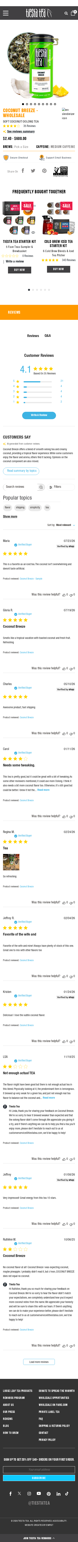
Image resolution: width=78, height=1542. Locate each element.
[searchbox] (20, 487)
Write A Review (39, 415)
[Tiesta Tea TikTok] (66, 1494)
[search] (66, 14)
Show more (10, 517)
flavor (7, 507)
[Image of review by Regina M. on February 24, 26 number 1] (11, 862)
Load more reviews (39, 1362)
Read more (43, 790)
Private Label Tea (49, 1412)
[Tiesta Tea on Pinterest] (49, 1494)
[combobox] (61, 525)
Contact (43, 1433)
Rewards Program (14, 1398)
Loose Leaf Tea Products (17, 1391)
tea (47, 507)
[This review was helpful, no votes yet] (64, 595)
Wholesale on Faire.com (53, 1405)
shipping (20, 507)
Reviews (8, 1419)
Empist (49, 1525)
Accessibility (60, 1520)
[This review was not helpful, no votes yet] (71, 595)
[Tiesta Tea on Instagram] (29, 1494)
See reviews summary (21, 132)
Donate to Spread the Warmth (57, 1391)
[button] (39, 1538)
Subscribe (39, 1478)
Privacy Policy (47, 1440)
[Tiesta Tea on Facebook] (11, 1494)
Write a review (15, 261)
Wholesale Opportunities (54, 1398)
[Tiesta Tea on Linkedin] (59, 1494)
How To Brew (11, 1433)
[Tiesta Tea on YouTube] (39, 1494)
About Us (8, 1405)
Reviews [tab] (14, 312)
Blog (6, 1426)
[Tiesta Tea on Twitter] (19, 1494)
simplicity (35, 507)
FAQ (41, 1419)
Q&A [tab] (48, 336)
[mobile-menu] (8, 13)
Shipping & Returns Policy (54, 1426)
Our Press (9, 1412)
